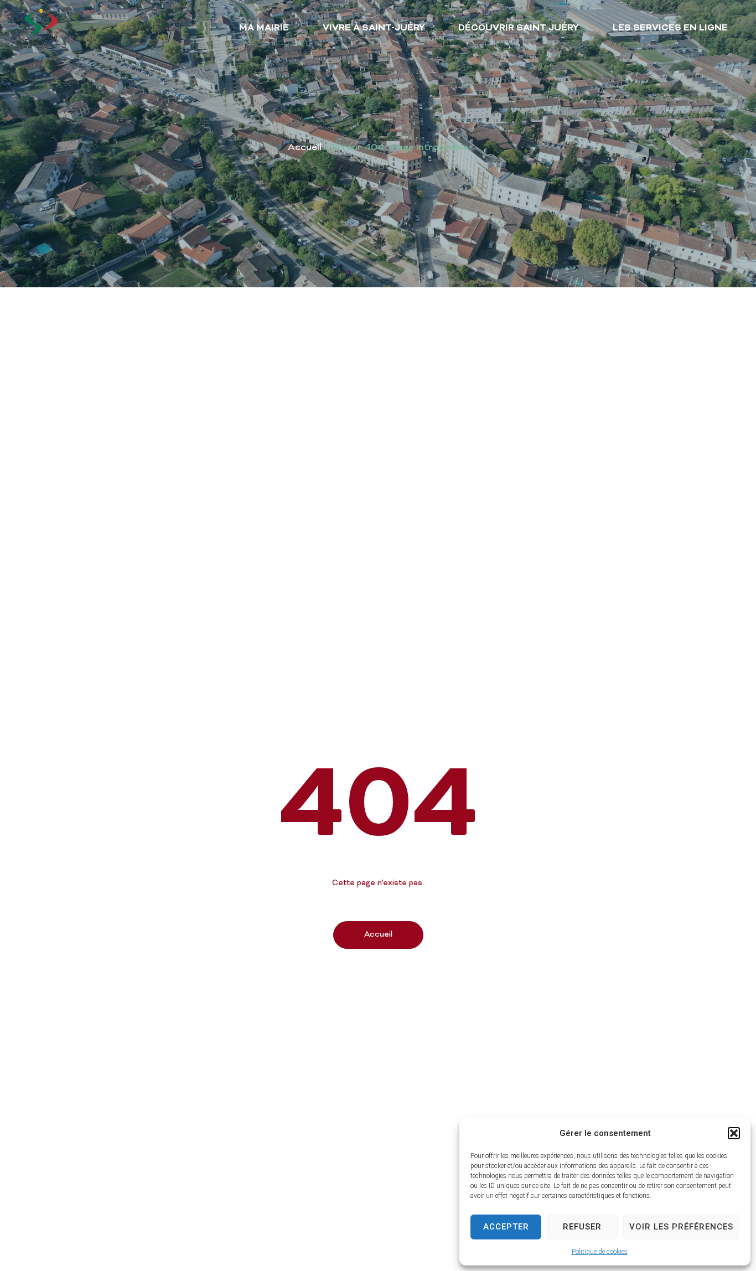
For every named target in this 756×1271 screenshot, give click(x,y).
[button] (733, 1133)
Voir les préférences (681, 1227)
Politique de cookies (600, 1252)
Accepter (506, 1227)
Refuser (582, 1227)
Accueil (305, 148)
